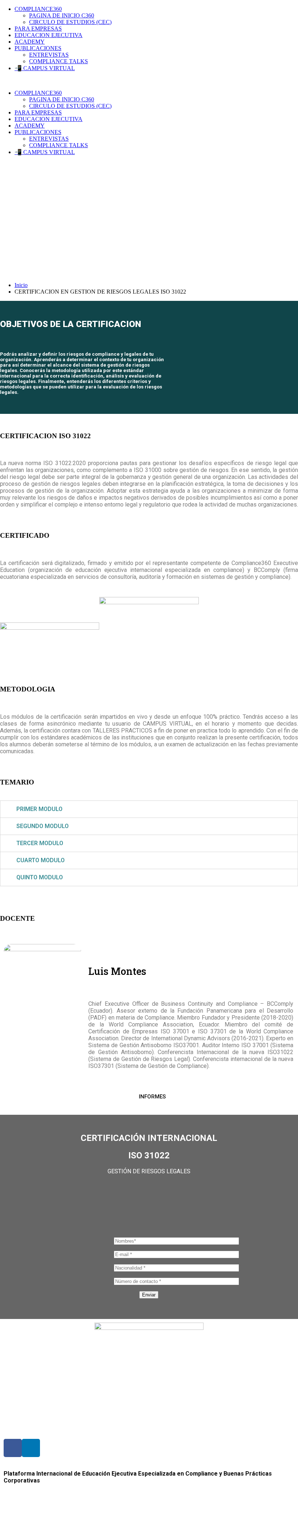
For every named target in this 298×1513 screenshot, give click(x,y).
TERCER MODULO (39, 843)
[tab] (149, 809)
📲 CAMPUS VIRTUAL (45, 68)
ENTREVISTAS (49, 55)
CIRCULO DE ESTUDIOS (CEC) (70, 22)
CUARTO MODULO (40, 860)
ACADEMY (30, 42)
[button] (149, 1097)
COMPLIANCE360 (38, 9)
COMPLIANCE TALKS (58, 61)
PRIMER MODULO (39, 809)
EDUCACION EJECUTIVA (48, 35)
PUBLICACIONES (38, 48)
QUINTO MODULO (39, 877)
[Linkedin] (31, 1448)
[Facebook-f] (13, 1448)
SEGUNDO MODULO (42, 826)
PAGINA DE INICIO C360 (61, 15)
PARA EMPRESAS (38, 28)
